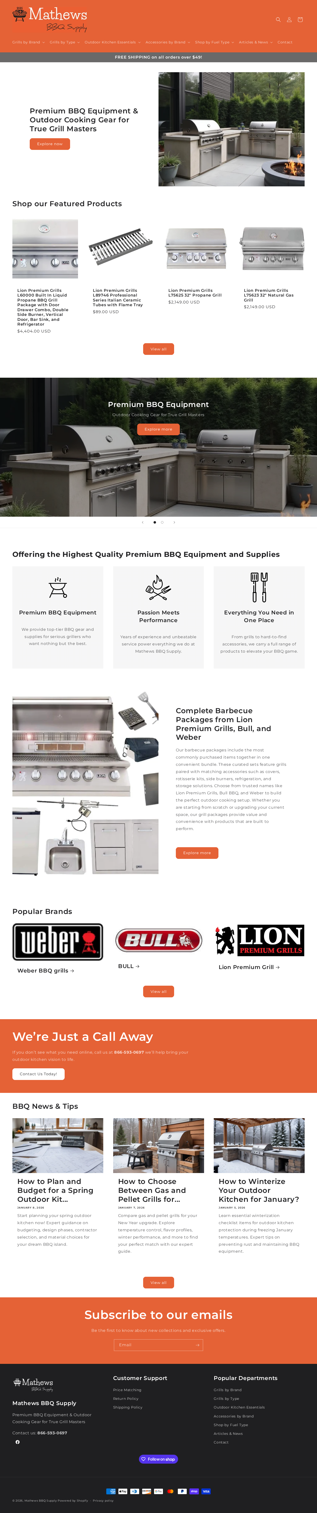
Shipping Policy (128, 1407)
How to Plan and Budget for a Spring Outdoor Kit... (55, 1190)
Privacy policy (103, 1500)
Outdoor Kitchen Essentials (239, 1407)
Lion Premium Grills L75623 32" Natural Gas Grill (269, 295)
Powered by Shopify (73, 1500)
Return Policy (126, 1398)
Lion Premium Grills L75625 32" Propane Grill (195, 293)
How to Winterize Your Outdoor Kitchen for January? (259, 1190)
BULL (126, 966)
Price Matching (127, 1390)
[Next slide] (174, 522)
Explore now (50, 143)
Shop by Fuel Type (231, 1425)
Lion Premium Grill (246, 967)
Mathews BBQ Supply (41, 1500)
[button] (28, 42)
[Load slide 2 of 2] (162, 522)
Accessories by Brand (234, 1416)
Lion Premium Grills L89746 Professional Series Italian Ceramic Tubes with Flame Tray (118, 297)
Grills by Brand (227, 1390)
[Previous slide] (142, 522)
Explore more (158, 429)
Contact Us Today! (38, 1074)
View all (159, 349)
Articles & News (228, 1433)
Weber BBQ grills (42, 970)
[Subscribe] (197, 1345)
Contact (221, 1442)
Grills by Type (226, 1398)
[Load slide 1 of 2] (154, 522)
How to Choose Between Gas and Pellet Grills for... (152, 1190)
